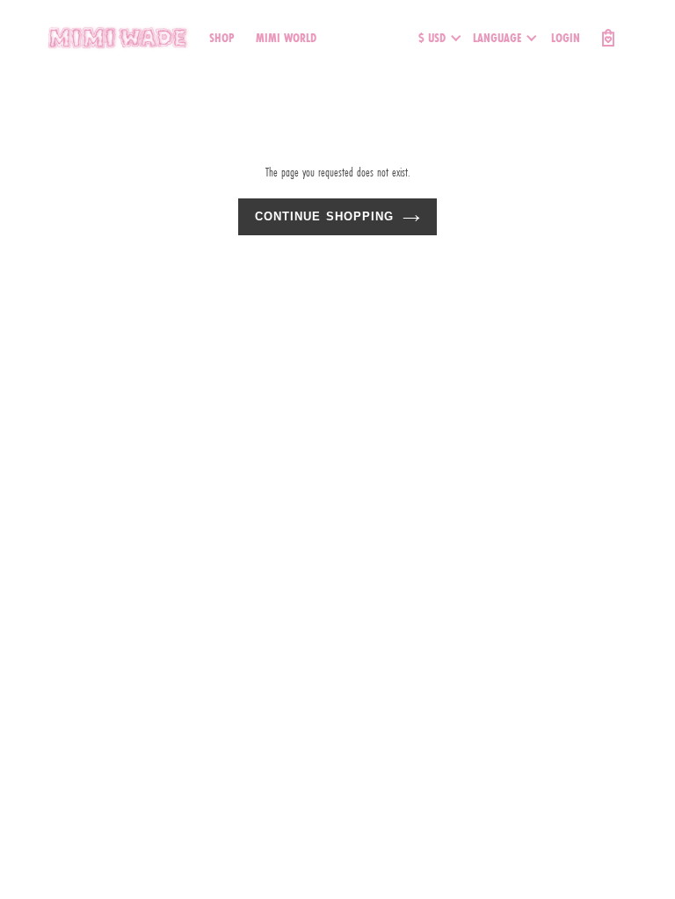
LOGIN (565, 38)
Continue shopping (324, 216)
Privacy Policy (238, 376)
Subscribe (65, 376)
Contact (302, 376)
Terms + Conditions (147, 376)
